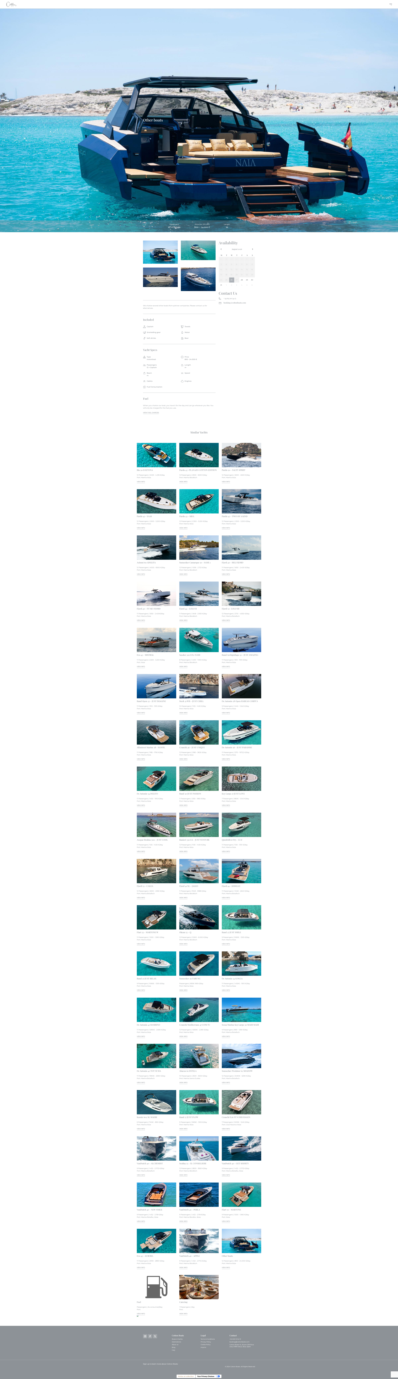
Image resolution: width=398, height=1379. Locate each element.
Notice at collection (186, 1376)
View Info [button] (141, 482)
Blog (173, 1347)
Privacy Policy (206, 1342)
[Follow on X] (155, 1336)
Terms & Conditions (208, 1339)
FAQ (173, 1350)
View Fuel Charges (151, 413)
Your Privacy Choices (205, 1376)
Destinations (176, 1342)
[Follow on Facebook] (150, 1336)
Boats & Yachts (177, 1339)
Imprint (203, 1347)
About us (175, 1344)
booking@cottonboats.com (235, 302)
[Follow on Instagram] (145, 1336)
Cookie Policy (206, 1344)
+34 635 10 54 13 (230, 298)
